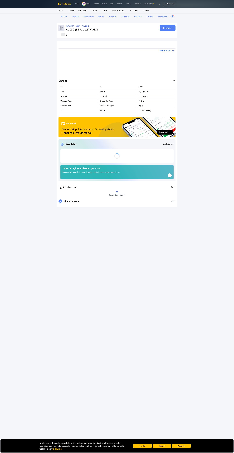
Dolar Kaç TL (125, 16)
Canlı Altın (150, 16)
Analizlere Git (168, 144)
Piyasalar (101, 16)
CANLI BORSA (169, 4)
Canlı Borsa (75, 16)
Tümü (173, 187)
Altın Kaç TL (138, 16)
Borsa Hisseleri (163, 16)
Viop (78, 26)
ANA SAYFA (70, 26)
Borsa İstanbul (89, 16)
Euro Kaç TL (113, 16)
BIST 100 (64, 16)
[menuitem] (77, 4)
